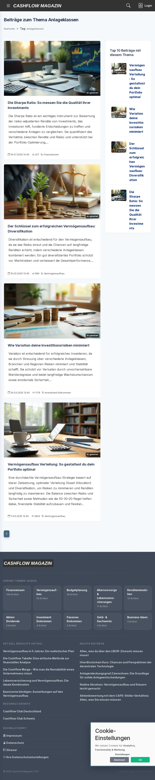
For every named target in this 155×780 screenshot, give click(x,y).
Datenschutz (15, 742)
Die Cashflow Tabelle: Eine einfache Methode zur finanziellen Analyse (36, 660)
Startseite (9, 28)
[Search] (128, 5)
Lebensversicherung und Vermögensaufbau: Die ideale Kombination (36, 682)
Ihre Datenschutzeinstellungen (27, 757)
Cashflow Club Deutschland (22, 711)
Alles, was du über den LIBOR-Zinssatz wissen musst (111, 653)
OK (140, 759)
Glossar (11, 750)
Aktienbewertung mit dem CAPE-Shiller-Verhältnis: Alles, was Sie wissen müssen (114, 697)
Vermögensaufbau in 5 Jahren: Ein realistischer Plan (38, 651)
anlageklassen (35, 28)
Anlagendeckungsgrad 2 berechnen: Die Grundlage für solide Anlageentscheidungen (114, 675)
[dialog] (123, 744)
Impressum (14, 735)
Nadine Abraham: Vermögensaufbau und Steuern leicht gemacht (113, 686)
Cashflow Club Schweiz (19, 718)
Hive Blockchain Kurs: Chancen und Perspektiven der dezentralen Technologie (116, 664)
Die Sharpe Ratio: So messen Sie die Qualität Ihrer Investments (136, 210)
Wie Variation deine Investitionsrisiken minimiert (48, 345)
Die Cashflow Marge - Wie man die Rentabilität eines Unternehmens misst (38, 671)
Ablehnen (119, 759)
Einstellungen (122, 754)
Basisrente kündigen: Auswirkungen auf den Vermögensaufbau (33, 693)
